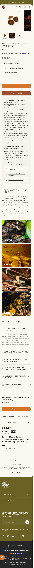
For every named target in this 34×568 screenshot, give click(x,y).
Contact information (20, 564)
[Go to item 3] (19, 35)
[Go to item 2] (12, 35)
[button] (6, 58)
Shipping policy (11, 564)
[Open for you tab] (2, 557)
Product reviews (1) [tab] (9, 417)
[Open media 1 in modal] (20, 13)
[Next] (30, 2)
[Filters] (4, 422)
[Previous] (3, 2)
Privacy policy (16, 562)
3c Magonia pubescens (10, 72)
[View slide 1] (13, 472)
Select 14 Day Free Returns (15, 180)
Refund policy (8, 562)
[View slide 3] (17, 472)
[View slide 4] (20, 472)
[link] (16, 231)
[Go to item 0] (5, 35)
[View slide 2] (15, 472)
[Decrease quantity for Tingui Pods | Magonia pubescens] (4, 79)
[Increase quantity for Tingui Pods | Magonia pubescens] (12, 79)
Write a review (16, 409)
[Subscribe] (27, 522)
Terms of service (23, 562)
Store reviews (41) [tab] (24, 417)
